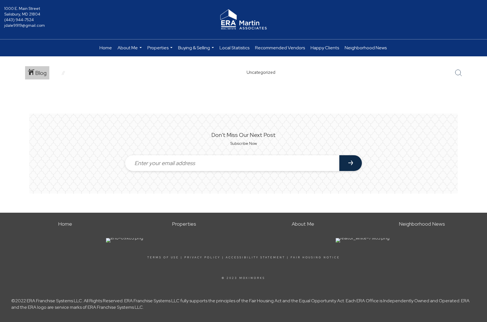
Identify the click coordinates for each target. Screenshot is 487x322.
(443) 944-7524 (19, 19)
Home (105, 48)
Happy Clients (325, 48)
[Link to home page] (243, 19)
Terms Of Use (163, 257)
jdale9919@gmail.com (24, 25)
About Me (130, 50)
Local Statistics (234, 48)
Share (478, 99)
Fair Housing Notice (315, 257)
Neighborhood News (366, 48)
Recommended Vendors (280, 48)
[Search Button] (458, 73)
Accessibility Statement (255, 257)
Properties (160, 50)
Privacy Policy (202, 257)
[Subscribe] (350, 163)
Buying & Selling (196, 50)
